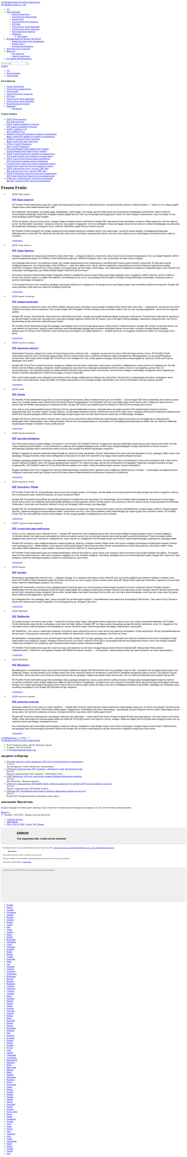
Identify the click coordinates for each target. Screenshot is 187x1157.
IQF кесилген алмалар (25, 701)
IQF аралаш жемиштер (26, 438)
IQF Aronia (18, 394)
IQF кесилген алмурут (25, 348)
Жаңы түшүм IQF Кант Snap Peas (22, 141)
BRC (23, 824)
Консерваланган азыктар (23, 31)
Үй (8, 9)
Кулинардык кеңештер (22, 46)
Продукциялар (13, 12)
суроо (14, 240)
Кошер (41, 824)
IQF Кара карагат (23, 199)
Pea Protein (22, 36)
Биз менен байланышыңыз (19, 58)
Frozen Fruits (18, 19)
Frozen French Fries (20, 14)
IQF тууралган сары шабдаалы (31, 528)
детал (19, 240)
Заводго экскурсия (20, 56)
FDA (9, 824)
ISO (35, 824)
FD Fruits (16, 24)
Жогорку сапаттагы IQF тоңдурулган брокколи (29, 181)
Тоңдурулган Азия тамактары (26, 26)
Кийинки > (13, 738)
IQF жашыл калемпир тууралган (22, 127)
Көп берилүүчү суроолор (18, 49)
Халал (29, 824)
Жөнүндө (11, 51)
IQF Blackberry (21, 664)
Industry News (18, 44)
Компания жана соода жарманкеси (28, 41)
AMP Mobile (12, 822)
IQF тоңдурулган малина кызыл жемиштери (27, 161)
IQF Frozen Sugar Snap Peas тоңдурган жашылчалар (30, 176)
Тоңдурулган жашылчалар (24, 17)
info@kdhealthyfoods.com (24, 750)
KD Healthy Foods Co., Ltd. (13, 5)
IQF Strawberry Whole (25, 486)
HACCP (15, 824)
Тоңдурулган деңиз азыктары (25, 29)
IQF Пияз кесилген (15, 122)
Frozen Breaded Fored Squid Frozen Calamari (27, 151)
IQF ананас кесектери (25, 301)
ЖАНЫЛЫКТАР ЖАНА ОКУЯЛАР (24, 39)
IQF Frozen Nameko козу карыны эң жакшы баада (30, 156)
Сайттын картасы (15, 819)
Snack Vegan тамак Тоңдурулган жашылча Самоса (30, 166)
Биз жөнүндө (18, 53)
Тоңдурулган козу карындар (25, 22)
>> (19, 738)
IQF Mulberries (20, 616)
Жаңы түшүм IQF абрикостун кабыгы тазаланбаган (31, 136)
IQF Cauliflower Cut (16, 131)
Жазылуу (5, 812)
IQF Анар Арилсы (23, 250)
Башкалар (16, 34)
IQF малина (19, 572)
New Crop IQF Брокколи (18, 146)
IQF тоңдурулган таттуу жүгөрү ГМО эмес (27, 171)
